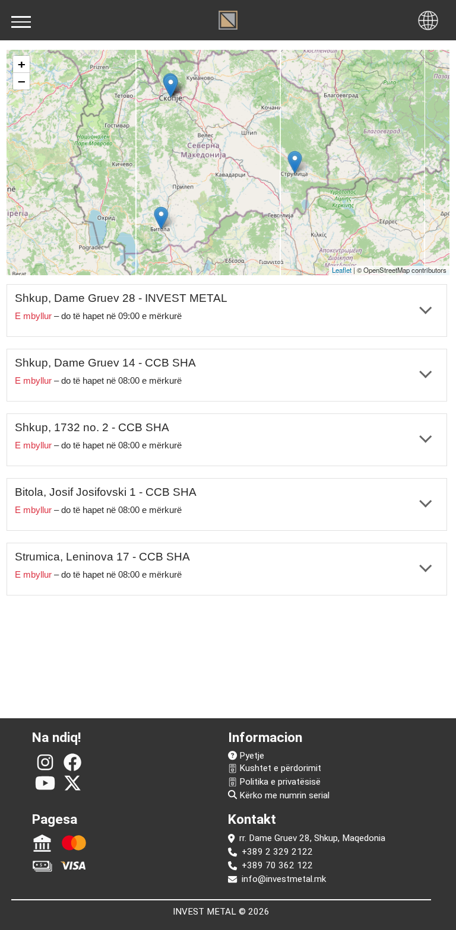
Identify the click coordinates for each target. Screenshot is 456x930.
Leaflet (342, 270)
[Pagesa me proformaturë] (42, 843)
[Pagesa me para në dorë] (42, 865)
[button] (171, 85)
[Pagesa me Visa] (74, 865)
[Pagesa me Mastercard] (74, 843)
